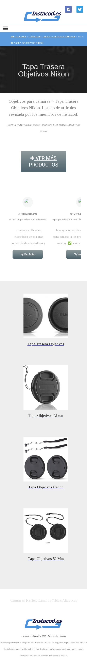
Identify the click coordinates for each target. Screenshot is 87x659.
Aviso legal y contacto (57, 636)
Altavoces (69, 600)
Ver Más (29, 254)
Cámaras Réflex (23, 600)
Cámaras (44, 600)
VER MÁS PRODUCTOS (43, 161)
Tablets (57, 600)
